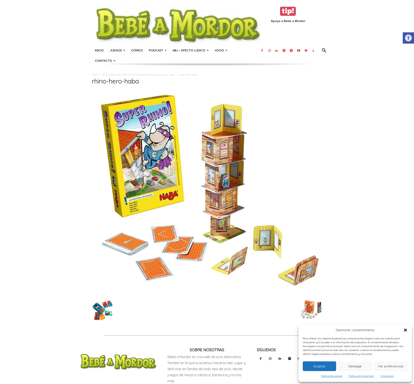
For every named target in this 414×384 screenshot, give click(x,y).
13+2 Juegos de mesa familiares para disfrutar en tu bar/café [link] (138, 74)
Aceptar (320, 366)
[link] (408, 38)
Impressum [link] (387, 376)
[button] (405, 330)
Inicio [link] (95, 74)
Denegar (355, 366)
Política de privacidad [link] (361, 376)
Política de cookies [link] (331, 376)
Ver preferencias (390, 366)
